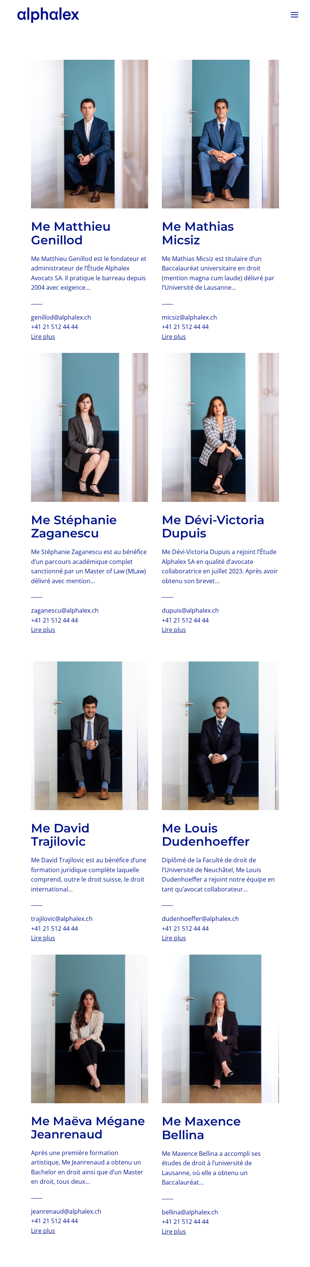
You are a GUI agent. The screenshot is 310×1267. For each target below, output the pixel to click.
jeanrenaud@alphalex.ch (66, 1211)
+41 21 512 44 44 (54, 327)
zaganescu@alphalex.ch (65, 610)
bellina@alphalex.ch (190, 1212)
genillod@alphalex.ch (61, 317)
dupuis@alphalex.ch (190, 610)
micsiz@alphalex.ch (189, 317)
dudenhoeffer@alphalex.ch (200, 919)
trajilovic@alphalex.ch (62, 919)
